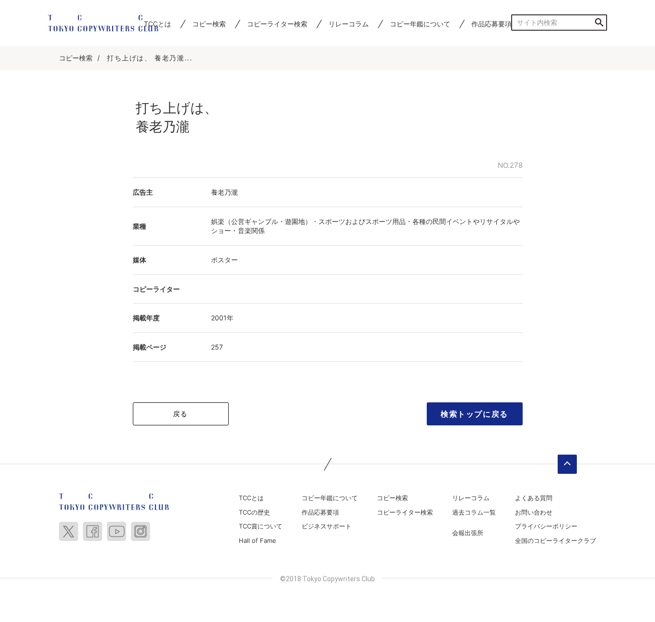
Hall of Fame (257, 540)
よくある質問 (533, 498)
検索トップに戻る (474, 414)
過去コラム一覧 (474, 512)
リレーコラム (348, 24)
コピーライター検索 (277, 24)
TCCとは (251, 498)
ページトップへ (567, 464)
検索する (599, 22)
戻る (180, 414)
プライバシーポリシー (546, 526)
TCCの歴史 (254, 512)
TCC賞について (260, 526)
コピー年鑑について (420, 24)
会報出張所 (467, 533)
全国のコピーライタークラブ (555, 540)
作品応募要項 (491, 24)
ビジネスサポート (326, 526)
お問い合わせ (533, 512)
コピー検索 (209, 24)
